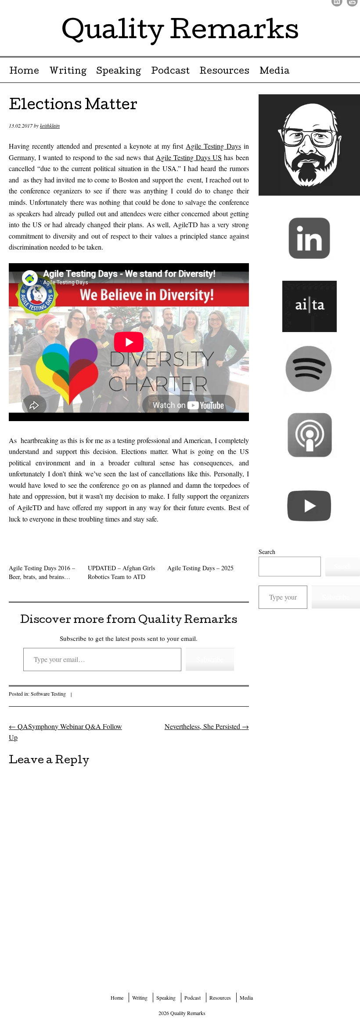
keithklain (50, 125)
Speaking (118, 72)
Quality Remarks (180, 32)
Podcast (170, 72)
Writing (67, 72)
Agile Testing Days (213, 145)
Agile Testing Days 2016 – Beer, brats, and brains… (42, 572)
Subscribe (209, 659)
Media (274, 72)
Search (267, 551)
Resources (224, 72)
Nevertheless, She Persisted (207, 726)
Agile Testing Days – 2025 (200, 568)
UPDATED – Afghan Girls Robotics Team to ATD (121, 572)
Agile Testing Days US (189, 157)
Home (24, 72)
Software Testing (48, 693)
